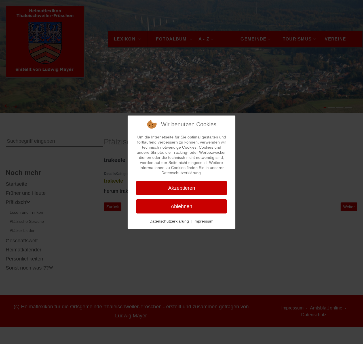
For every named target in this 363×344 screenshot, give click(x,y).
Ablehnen (181, 206)
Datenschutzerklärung (169, 221)
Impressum (203, 221)
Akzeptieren (181, 188)
